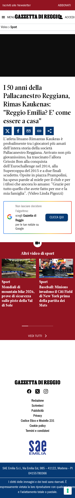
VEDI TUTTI (35, 336)
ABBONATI (64, 5)
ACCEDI (70, 17)
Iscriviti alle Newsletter (16, 5)
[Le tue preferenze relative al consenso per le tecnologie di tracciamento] (68, 491)
